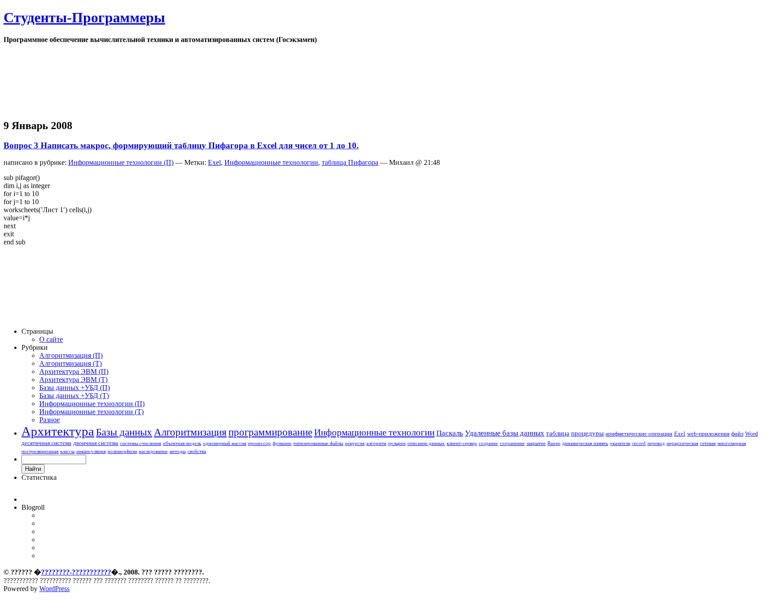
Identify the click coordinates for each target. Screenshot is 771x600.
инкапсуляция (91, 451)
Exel (214, 162)
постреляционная (39, 451)
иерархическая (682, 443)
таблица (557, 433)
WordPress (54, 588)
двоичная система (95, 443)
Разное (49, 420)
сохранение (512, 443)
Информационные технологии (271, 162)
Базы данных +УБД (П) (74, 387)
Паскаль (449, 433)
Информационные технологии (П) (121, 162)
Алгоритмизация (190, 432)
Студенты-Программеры (84, 17)
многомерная (731, 443)
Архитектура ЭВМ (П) (73, 371)
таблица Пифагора (350, 162)
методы (178, 451)
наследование (153, 451)
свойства (196, 451)
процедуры (587, 433)
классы (67, 451)
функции (282, 443)
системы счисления (140, 443)
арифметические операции (638, 434)
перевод (656, 443)
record (639, 443)
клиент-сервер (462, 443)
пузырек (397, 443)
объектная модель (182, 443)
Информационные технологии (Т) (91, 411)
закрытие (536, 443)
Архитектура (57, 431)
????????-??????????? (76, 572)
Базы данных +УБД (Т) (74, 395)
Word (751, 434)
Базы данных (124, 432)
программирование (270, 432)
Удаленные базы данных (504, 433)
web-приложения (708, 434)
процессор (259, 443)
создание (488, 443)
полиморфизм (122, 451)
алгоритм (376, 443)
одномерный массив (224, 443)
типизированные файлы (318, 443)
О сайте (51, 339)
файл (737, 434)
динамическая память (585, 443)
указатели (620, 443)
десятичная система (46, 443)
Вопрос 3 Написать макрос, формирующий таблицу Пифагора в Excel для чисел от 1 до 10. (181, 145)
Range (553, 443)
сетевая (708, 443)
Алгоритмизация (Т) (70, 363)
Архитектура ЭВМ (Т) (73, 379)
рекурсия (355, 443)
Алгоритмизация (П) (71, 355)
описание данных (426, 443)
